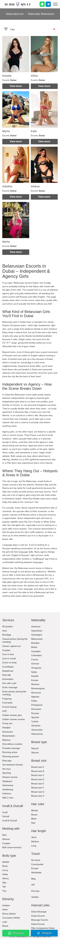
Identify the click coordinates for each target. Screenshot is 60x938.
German (35, 663)
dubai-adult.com (15, 14)
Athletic (5, 862)
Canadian (36, 651)
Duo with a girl (9, 683)
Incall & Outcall (9, 820)
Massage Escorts (39, 920)
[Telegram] (48, 4)
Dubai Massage (38, 911)
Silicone (35, 752)
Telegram (47, 933)
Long (33, 845)
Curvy (5, 870)
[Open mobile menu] (55, 4)
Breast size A (37, 767)
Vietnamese (37, 734)
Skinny (5, 878)
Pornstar (35, 891)
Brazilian (35, 643)
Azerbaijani (36, 634)
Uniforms (6, 793)
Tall (4, 886)
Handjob (6, 727)
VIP (33, 885)
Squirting (6, 773)
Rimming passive (10, 756)
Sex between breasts (12, 764)
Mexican (35, 684)
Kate (34, 131)
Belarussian (37, 639)
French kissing (9, 707)
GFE (4, 711)
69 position (7, 626)
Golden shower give (12, 715)
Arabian (6, 905)
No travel (35, 860)
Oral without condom (12, 744)
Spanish (35, 717)
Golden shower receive (13, 719)
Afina (34, 75)
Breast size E (37, 783)
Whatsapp (18, 933)
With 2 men (7, 797)
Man (4, 835)
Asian (5, 909)
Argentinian (36, 630)
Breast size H (37, 796)
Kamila (6, 75)
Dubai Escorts (38, 916)
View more (16, 86)
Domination (7, 679)
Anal (4, 630)
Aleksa (35, 186)
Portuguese (36, 705)
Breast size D (37, 779)
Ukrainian (35, 725)
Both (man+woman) (12, 847)
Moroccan (36, 692)
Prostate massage (11, 748)
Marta (6, 241)
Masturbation (8, 736)
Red (33, 823)
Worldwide (36, 872)
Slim (4, 882)
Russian (35, 713)
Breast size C (37, 775)
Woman (6, 839)
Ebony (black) (9, 913)
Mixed (5, 926)
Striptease (7, 781)
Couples (6, 650)
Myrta (6, 131)
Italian (34, 672)
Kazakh (34, 676)
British (34, 647)
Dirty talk (6, 675)
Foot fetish (7, 702)
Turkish (34, 721)
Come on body (9, 662)
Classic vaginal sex (11, 646)
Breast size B (37, 771)
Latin (4, 922)
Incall (4, 812)
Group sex (7, 723)
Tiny (4, 891)
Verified (34, 897)
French (34, 659)
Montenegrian (38, 688)
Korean (34, 680)
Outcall (5, 816)
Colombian (36, 655)
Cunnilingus (8, 666)
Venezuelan (37, 729)
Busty (5, 866)
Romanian (36, 709)
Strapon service (10, 777)
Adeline (7, 186)
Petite (5, 874)
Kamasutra (7, 731)
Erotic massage (9, 687)
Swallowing (7, 789)
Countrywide (37, 864)
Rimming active (9, 752)
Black (33, 818)
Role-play (7, 760)
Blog (33, 878)
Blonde (34, 810)
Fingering (7, 698)
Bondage (6, 634)
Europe (34, 868)
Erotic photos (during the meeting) (14, 693)
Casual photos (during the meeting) (15, 640)
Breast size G (37, 792)
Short (33, 837)
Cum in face (8, 654)
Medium (35, 841)
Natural (34, 748)
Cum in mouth (9, 658)
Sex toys (6, 769)
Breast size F (37, 787)
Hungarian (36, 668)
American (35, 626)
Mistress (6, 740)
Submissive (7, 785)
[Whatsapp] (42, 4)
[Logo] (17, 4)
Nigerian (35, 696)
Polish (34, 701)
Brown (34, 814)
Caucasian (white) (11, 917)
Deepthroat (7, 671)
